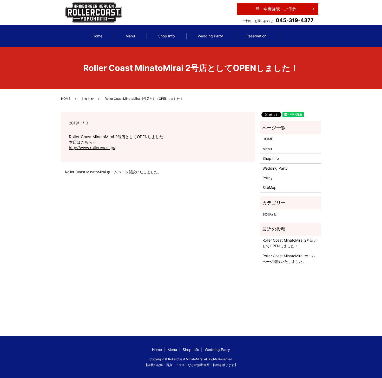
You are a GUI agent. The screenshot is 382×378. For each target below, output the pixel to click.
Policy (267, 178)
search (295, 36)
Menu (130, 36)
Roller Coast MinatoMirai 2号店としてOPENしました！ (289, 243)
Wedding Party (210, 36)
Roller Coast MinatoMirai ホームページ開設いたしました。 (113, 172)
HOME (65, 99)
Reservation (256, 36)
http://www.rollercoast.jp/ (92, 147)
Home (97, 36)
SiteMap (269, 187)
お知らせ (87, 99)
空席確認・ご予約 (280, 9)
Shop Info (166, 36)
